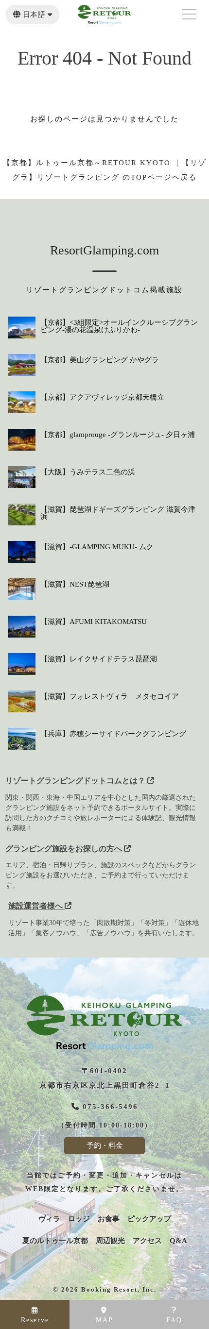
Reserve (35, 1320)
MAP (104, 1320)
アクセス (147, 1241)
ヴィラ (49, 1219)
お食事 (109, 1219)
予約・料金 (105, 1145)
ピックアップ (149, 1219)
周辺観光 (110, 1241)
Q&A (178, 1241)
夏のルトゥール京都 (55, 1241)
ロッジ (79, 1219)
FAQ (174, 1320)
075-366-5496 (109, 1106)
